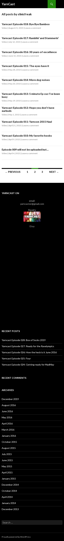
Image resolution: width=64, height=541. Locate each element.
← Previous (12, 171)
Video (4, 28)
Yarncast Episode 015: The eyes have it (25, 65)
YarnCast (8, 4)
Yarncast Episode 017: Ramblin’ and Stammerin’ (30, 38)
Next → (54, 171)
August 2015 (9, 448)
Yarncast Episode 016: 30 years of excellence (29, 52)
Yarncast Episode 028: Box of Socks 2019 (24, 340)
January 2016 (9, 435)
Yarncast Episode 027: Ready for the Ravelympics (28, 346)
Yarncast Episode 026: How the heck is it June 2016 (29, 352)
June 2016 (7, 411)
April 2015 (7, 472)
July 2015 (7, 454)
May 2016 (7, 417)
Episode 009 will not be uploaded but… (25, 149)
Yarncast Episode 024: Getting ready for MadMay (28, 364)
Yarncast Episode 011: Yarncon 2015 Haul (27, 121)
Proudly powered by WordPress (16, 537)
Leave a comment (33, 28)
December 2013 (10, 509)
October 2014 (9, 490)
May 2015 (7, 466)
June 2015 (7, 460)
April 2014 (7, 496)
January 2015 (9, 478)
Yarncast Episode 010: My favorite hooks (27, 135)
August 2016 (9, 405)
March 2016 (8, 429)
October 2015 (9, 441)
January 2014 (9, 503)
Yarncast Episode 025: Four (16, 358)
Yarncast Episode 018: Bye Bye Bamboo (26, 24)
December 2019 (10, 399)
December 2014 (10, 484)
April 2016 (7, 423)
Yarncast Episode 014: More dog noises (26, 79)
